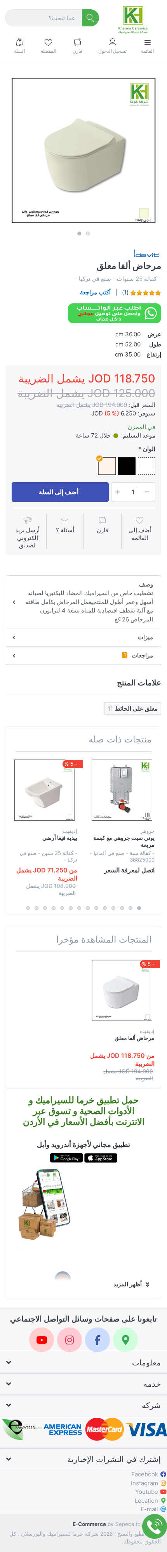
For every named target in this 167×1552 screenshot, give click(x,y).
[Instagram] (69, 1339)
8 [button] (79, 908)
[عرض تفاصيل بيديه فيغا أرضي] (44, 790)
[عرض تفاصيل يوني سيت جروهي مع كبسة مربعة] (122, 790)
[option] (83, 150)
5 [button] (105, 908)
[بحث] (90, 18)
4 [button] (113, 908)
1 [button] (79, 233)
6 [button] (96, 908)
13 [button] (36, 908)
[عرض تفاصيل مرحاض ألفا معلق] (122, 990)
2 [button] (88, 233)
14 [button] (28, 908)
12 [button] (45, 908)
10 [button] (62, 908)
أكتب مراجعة (95, 292)
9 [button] (71, 908)
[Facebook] (97, 1339)
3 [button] (122, 908)
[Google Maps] (125, 1339)
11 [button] (54, 908)
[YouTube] (41, 1339)
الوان (149, 449)
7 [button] (88, 908)
